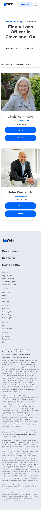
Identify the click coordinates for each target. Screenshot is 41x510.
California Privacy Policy (29, 349)
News (4, 298)
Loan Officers (10, 22)
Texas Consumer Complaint (20, 357)
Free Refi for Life (9, 285)
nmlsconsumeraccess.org (26, 434)
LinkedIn (5, 342)
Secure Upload (8, 318)
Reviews (5, 301)
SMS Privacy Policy (24, 354)
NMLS (9, 349)
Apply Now (25, 4)
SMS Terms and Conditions (10, 354)
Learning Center (8, 312)
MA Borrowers (6, 357)
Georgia (20, 22)
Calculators (6, 309)
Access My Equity (9, 282)
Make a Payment (8, 315)
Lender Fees (15, 351)
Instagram (6, 336)
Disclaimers (23, 351)
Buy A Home (7, 276)
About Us (6, 292)
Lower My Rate (8, 279)
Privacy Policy (17, 349)
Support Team (7, 328)
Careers (5, 295)
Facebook (6, 339)
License (4, 349)
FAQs (4, 325)
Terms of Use (6, 351)
